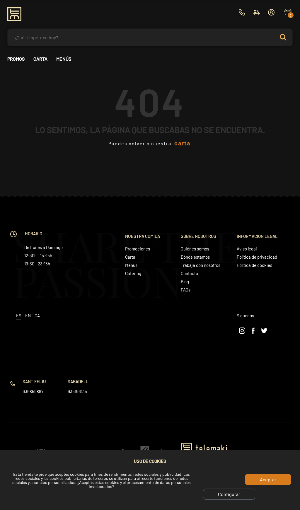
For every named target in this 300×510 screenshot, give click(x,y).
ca (37, 315)
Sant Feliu (34, 381)
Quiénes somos (195, 248)
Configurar (229, 494)
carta (182, 142)
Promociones (137, 248)
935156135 (77, 391)
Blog (185, 281)
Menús (63, 59)
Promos (16, 59)
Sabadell (78, 381)
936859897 (33, 391)
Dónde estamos (195, 257)
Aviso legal (247, 248)
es (18, 315)
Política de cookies (254, 265)
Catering (133, 273)
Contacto (189, 273)
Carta (40, 59)
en (28, 315)
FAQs (185, 289)
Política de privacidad (257, 257)
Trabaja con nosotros (200, 265)
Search (283, 37)
